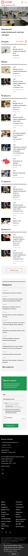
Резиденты (4, 507)
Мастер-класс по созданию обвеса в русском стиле (18, 239)
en (2, 532)
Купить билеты (20, 526)
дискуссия (15, 225)
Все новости (7, 367)
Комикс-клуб (17, 221)
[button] (4, 24)
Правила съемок (5, 466)
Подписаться (11, 425)
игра (14, 141)
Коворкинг (19, 502)
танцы (14, 91)
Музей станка (5, 509)
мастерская (16, 55)
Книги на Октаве (6, 521)
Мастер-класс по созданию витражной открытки (19, 191)
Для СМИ (18, 524)
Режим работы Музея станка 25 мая (11, 354)
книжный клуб (16, 155)
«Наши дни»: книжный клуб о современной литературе (19, 149)
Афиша (3, 502)
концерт (15, 167)
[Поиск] (6, 532)
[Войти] (26, 2)
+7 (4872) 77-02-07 (6, 445)
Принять (14, 554)
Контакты (18, 517)
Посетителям (20, 507)
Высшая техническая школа (5, 514)
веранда (15, 175)
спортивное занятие (18, 89)
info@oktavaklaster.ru (6, 447)
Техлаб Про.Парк (6, 518)
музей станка (16, 107)
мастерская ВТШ (17, 139)
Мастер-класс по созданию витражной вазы (19, 51)
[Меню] (22, 2)
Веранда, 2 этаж (17, 165)
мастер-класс (16, 57)
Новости (18, 509)
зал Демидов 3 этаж (18, 87)
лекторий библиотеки (18, 153)
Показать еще (14, 270)
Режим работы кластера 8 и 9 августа (12, 293)
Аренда (3, 504)
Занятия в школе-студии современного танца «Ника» (19, 83)
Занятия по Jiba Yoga (19, 173)
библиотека (16, 223)
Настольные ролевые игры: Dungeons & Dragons (19, 135)
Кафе (2, 528)
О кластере (19, 504)
